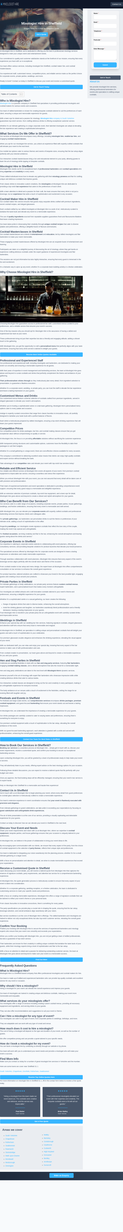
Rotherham (34, 1071)
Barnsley (47, 1138)
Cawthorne (48, 1145)
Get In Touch (105, 78)
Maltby (46, 1135)
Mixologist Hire (5, 103)
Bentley (46, 1158)
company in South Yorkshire (57, 118)
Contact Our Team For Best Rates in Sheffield (41, 739)
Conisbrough (48, 1141)
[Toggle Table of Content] (20, 94)
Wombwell (9, 1159)
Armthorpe (48, 1162)
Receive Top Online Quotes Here (41, 1077)
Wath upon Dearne (12, 1156)
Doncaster (48, 1155)
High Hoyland (49, 1152)
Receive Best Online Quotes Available (41, 355)
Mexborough (10, 1162)
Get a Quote (41, 34)
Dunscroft (47, 1165)
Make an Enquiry (61, 1175)
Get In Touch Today (41, 87)
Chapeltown (17, 1071)
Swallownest (44, 1071)
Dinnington (9, 1166)
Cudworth (47, 1148)
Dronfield (26, 1071)
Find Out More (41, 960)
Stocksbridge (10, 1152)
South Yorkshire (6, 1071)
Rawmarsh (9, 1149)
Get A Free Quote (41, 1121)
